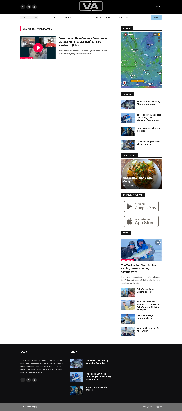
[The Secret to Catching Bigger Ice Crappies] (128, 104)
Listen (79, 17)
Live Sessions (26, 58)
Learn (66, 17)
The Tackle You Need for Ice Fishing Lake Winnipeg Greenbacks (149, 118)
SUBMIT (109, 17)
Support (159, 407)
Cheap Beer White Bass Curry (138, 179)
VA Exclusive (128, 186)
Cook (98, 17)
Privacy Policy (148, 407)
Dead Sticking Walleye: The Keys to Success (148, 143)
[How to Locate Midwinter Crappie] (128, 131)
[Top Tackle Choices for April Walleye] (128, 331)
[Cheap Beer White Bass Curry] (141, 174)
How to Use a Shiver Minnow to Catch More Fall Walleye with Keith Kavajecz (148, 305)
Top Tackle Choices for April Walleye (148, 329)
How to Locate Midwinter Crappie (149, 129)
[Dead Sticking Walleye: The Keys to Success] (128, 145)
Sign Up (156, 17)
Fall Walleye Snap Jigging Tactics (145, 290)
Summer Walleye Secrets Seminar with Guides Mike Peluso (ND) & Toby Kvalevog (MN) (84, 42)
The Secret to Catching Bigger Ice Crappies (148, 102)
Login (157, 7)
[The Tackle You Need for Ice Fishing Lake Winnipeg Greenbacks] (128, 118)
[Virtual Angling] (91, 7)
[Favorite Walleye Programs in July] (128, 319)
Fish (54, 17)
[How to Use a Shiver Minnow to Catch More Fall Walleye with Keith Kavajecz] (128, 305)
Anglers (123, 17)
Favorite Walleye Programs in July (145, 317)
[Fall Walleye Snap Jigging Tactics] (128, 292)
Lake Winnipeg (127, 260)
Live (89, 17)
